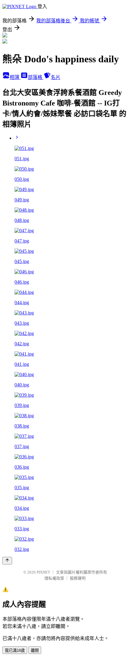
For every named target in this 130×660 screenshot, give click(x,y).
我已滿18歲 (15, 650)
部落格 (36, 77)
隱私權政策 (54, 578)
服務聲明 (78, 578)
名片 (55, 77)
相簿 (15, 77)
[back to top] (7, 560)
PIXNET (43, 572)
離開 (35, 650)
